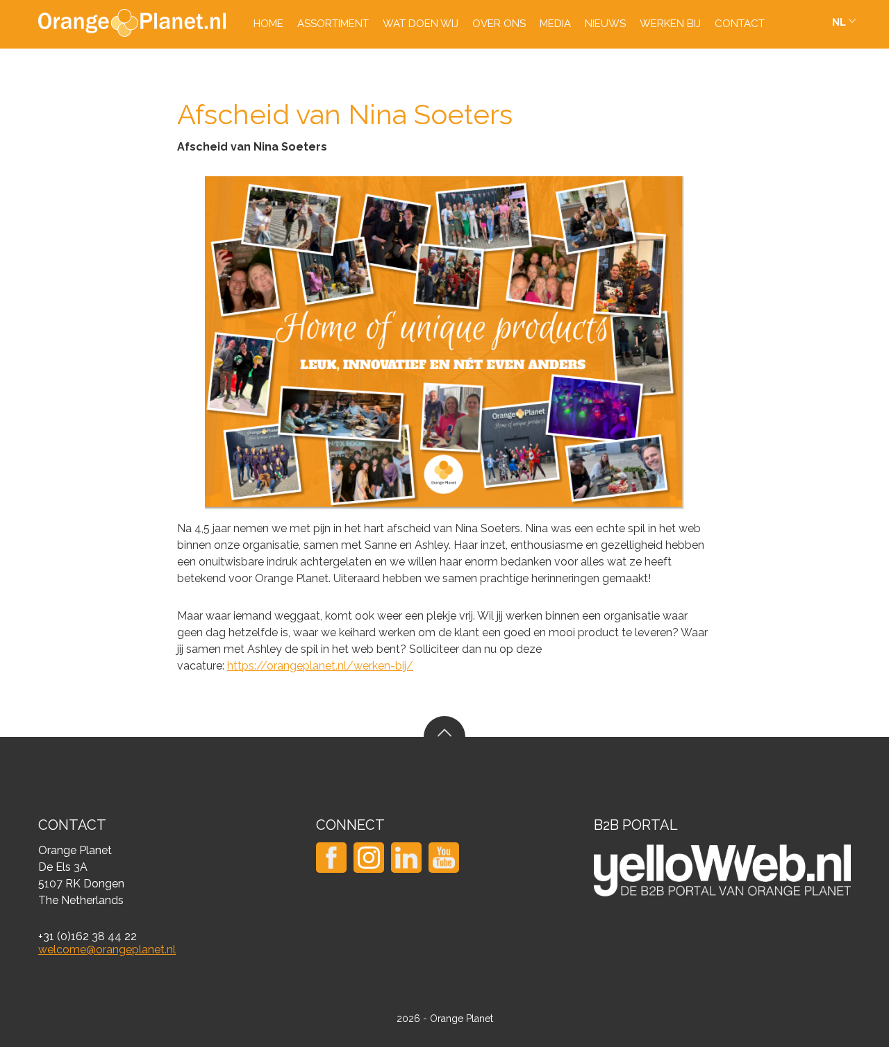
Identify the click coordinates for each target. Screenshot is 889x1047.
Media (555, 23)
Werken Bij (670, 23)
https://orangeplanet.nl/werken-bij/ (320, 665)
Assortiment (333, 23)
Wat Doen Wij (420, 23)
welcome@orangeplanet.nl (107, 949)
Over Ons (499, 23)
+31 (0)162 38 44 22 (87, 936)
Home (268, 23)
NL (839, 22)
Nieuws (605, 23)
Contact (740, 23)
